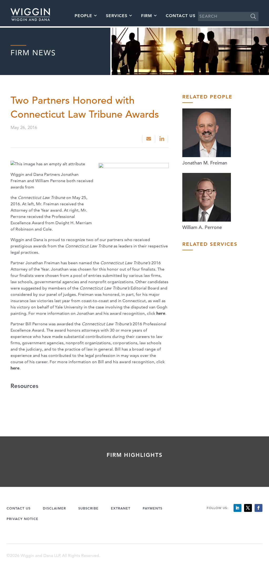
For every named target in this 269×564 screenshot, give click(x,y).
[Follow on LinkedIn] (237, 508)
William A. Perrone (202, 227)
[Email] (148, 139)
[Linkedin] (162, 139)
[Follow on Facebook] (258, 508)
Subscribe (88, 508)
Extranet (120, 508)
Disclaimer (54, 508)
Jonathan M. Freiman (204, 163)
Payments (152, 508)
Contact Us (180, 15)
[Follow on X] (248, 508)
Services (116, 15)
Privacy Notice (22, 519)
